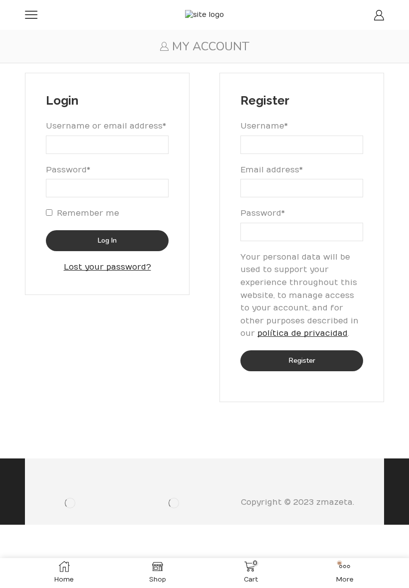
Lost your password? (107, 267)
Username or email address (106, 125)
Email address (271, 169)
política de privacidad (302, 333)
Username (264, 125)
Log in (107, 240)
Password (68, 169)
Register (302, 360)
